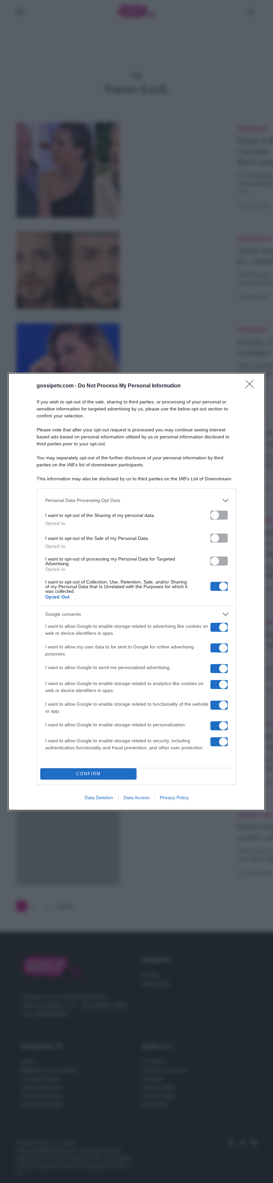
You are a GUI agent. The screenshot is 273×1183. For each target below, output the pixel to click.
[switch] (219, 515)
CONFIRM (88, 773)
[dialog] (136, 591)
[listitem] (136, 500)
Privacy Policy (174, 797)
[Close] (251, 386)
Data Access (136, 797)
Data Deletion (99, 797)
